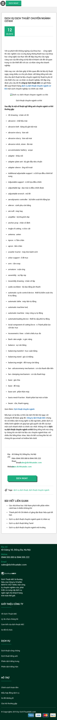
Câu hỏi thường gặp (9, 703)
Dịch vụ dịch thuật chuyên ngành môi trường (27, 527)
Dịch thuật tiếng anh (9, 656)
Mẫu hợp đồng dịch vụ (10, 693)
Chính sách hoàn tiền (9, 687)
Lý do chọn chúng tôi (9, 619)
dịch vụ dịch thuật (20, 490)
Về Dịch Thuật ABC (9, 614)
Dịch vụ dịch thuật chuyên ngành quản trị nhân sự (29, 519)
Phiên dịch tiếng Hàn (9, 667)
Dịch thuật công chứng (10, 651)
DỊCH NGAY (13, 3)
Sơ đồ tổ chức (7, 630)
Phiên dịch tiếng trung (10, 661)
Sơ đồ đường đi (7, 698)
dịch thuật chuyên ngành (39, 490)
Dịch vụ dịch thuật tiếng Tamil (21, 523)
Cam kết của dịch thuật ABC (12, 624)
